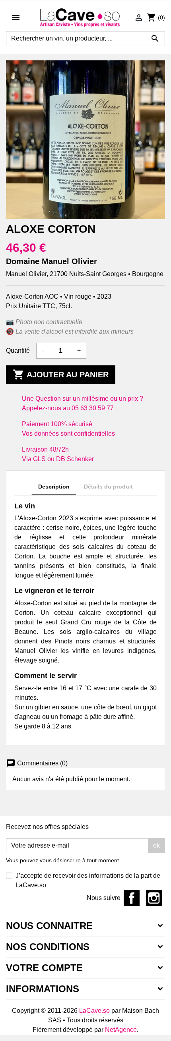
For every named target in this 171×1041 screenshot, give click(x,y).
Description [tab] (54, 486)
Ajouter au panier (61, 374)
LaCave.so (94, 1010)
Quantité (18, 350)
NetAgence (121, 1029)
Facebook (132, 898)
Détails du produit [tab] (108, 486)
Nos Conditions (47, 946)
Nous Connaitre (49, 925)
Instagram (154, 898)
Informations (42, 988)
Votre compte (44, 967)
